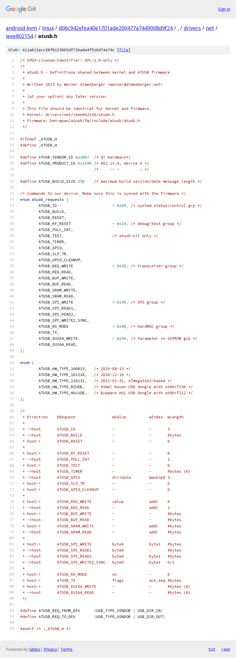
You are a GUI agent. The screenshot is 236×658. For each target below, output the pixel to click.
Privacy (50, 649)
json (225, 649)
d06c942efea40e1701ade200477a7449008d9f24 (116, 27)
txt (211, 649)
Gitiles (34, 649)
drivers (192, 27)
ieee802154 (19, 36)
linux (48, 27)
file (123, 49)
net (210, 27)
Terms (66, 649)
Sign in (224, 9)
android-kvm (21, 27)
